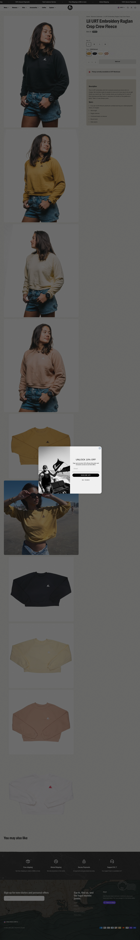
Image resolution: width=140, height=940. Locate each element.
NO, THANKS (86, 480)
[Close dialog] (100, 448)
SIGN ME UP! (86, 475)
